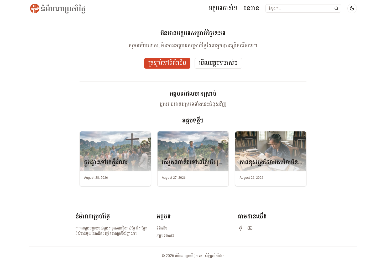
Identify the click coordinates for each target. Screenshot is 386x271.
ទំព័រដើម (162, 228)
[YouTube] (250, 228)
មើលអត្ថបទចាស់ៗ (218, 63)
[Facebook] (240, 228)
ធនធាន (251, 8)
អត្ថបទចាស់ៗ (223, 8)
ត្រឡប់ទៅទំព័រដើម (167, 63)
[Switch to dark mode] (352, 8)
